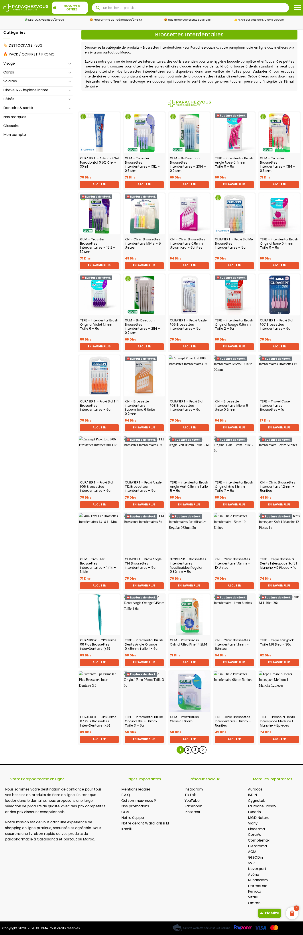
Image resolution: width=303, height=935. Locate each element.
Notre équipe (132, 817)
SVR (251, 863)
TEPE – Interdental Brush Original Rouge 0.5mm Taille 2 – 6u (234, 324)
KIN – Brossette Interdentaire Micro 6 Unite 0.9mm (231, 405)
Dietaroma (257, 846)
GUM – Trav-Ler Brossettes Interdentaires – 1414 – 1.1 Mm (98, 565)
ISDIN (252, 794)
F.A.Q (125, 794)
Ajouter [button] (99, 184)
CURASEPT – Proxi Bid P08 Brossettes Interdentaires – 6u (186, 405)
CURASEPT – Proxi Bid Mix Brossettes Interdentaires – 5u (234, 243)
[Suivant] (203, 750)
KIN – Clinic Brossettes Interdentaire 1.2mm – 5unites (277, 486)
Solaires (10, 81)
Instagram (194, 789)
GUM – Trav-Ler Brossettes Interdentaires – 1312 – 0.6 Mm (142, 164)
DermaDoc (257, 885)
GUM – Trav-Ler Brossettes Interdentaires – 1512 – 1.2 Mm (97, 245)
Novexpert (257, 868)
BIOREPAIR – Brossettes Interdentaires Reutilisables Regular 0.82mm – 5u (188, 565)
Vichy (253, 823)
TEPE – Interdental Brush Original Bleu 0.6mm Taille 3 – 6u (144, 721)
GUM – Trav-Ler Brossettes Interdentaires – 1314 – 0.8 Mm (277, 164)
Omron (254, 902)
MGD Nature (259, 817)
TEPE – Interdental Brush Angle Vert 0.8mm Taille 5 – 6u (189, 486)
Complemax (259, 840)
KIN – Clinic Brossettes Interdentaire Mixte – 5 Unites (143, 243)
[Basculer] (70, 63)
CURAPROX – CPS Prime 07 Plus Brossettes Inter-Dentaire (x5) (98, 721)
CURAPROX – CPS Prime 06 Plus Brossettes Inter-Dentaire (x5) (98, 644)
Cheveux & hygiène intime (25, 90)
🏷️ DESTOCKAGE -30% (22, 45)
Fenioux (254, 891)
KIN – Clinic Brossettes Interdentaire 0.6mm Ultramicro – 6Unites (187, 243)
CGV (125, 811)
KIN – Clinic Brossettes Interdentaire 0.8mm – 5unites (233, 721)
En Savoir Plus (234, 184)
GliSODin (255, 857)
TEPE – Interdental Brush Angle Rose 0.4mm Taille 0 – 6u (234, 162)
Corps (8, 72)
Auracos (255, 789)
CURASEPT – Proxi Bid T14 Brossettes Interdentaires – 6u (99, 405)
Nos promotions (135, 806)
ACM (252, 851)
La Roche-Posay (262, 806)
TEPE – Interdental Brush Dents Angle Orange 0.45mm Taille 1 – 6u (144, 644)
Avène (253, 874)
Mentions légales (136, 789)
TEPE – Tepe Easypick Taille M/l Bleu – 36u (277, 642)
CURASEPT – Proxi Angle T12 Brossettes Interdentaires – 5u (143, 486)
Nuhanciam (258, 880)
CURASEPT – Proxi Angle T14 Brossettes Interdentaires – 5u (143, 563)
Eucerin (254, 811)
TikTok (190, 794)
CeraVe (254, 834)
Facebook (193, 806)
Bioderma (256, 829)
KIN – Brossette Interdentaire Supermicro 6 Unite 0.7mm (140, 407)
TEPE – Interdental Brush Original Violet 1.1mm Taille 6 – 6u (99, 324)
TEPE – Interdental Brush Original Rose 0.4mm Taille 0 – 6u (279, 243)
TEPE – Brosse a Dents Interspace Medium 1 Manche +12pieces (277, 721)
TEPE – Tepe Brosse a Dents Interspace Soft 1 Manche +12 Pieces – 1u (278, 563)
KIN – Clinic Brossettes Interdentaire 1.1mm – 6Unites (232, 644)
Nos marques (14, 116)
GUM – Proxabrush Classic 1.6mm (184, 719)
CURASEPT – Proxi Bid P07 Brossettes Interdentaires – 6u (276, 324)
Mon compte (14, 134)
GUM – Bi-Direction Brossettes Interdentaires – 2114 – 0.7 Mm (142, 326)
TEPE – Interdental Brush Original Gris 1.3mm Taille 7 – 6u (234, 486)
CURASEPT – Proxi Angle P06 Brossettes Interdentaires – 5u (188, 324)
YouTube (192, 800)
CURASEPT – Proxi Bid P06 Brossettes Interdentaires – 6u (96, 486)
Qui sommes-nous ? (138, 800)
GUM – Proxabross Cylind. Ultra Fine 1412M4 (188, 642)
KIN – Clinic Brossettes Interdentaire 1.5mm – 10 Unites (232, 563)
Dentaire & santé (18, 107)
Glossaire (11, 125)
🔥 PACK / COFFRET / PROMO (29, 54)
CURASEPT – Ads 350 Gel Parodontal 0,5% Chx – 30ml (99, 162)
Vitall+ (253, 897)
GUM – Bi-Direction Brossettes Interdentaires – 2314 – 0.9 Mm (188, 164)
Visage (9, 63)
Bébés (8, 98)
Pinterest (193, 811)
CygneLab (257, 800)
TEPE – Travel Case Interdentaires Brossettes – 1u (275, 405)
